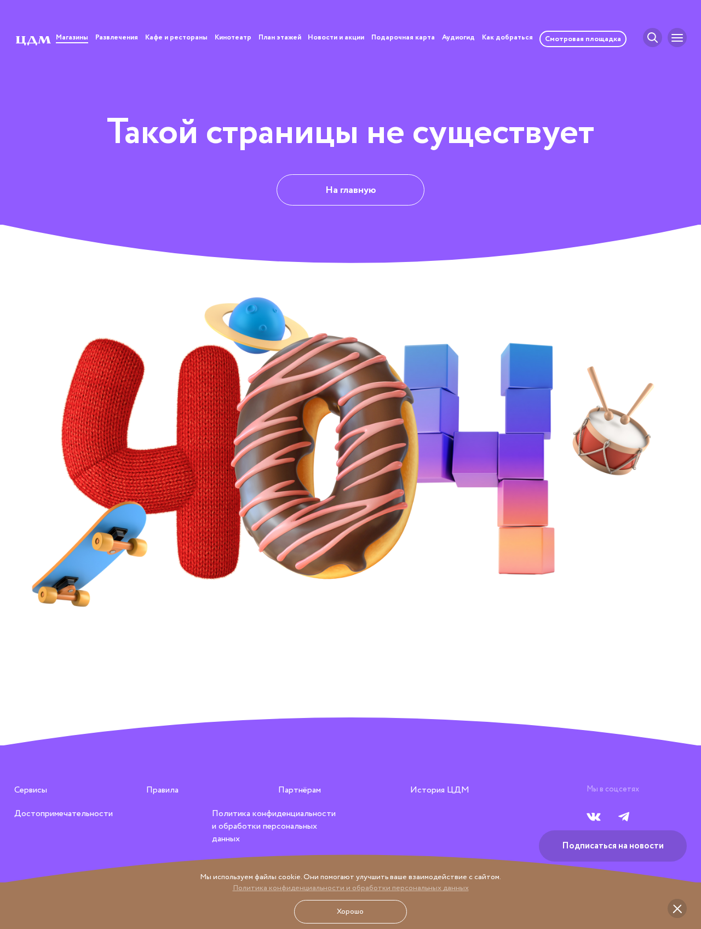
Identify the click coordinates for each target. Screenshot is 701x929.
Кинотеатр (233, 39)
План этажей (279, 39)
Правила (162, 790)
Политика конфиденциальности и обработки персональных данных (351, 887)
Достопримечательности (63, 813)
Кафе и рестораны (176, 39)
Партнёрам (299, 790)
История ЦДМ (439, 790)
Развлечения (116, 39)
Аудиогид (458, 39)
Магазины (72, 39)
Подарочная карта (403, 39)
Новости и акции (336, 39)
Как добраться (507, 39)
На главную (350, 190)
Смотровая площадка (583, 38)
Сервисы (30, 790)
